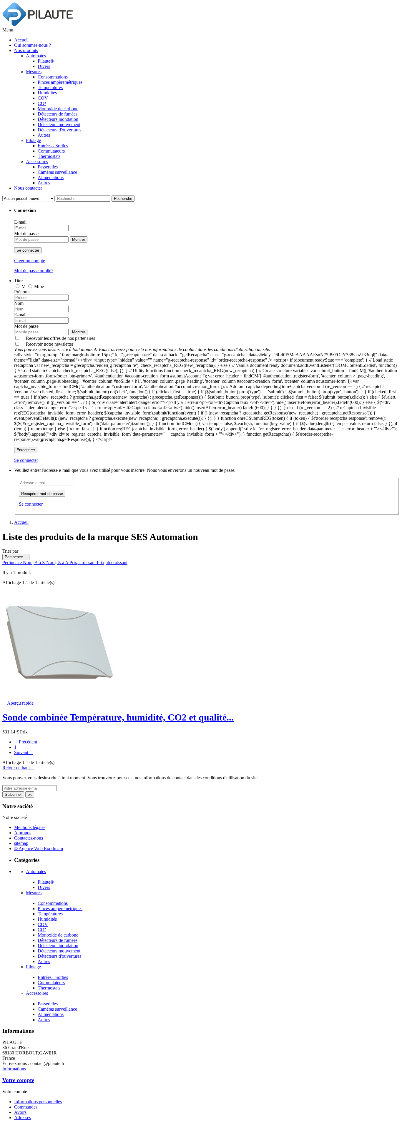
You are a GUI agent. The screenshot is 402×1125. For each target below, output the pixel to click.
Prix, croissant (83, 562)
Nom (19, 303)
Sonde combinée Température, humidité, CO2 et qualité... (118, 717)
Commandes (25, 1106)
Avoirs (20, 1112)
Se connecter (27, 250)
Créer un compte (29, 260)
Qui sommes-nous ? (32, 45)
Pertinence (16, 557)
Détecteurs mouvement (59, 124)
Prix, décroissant (112, 562)
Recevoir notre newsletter (142, 347)
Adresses (22, 1117)
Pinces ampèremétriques (60, 82)
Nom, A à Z (34, 562)
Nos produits (26, 50)
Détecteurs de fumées (57, 113)
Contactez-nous (28, 837)
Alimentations (51, 177)
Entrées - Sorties (53, 145)
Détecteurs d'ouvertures (59, 129)
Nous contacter (28, 187)
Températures (50, 87)
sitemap (21, 843)
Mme (39, 286)
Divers (44, 66)
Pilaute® (46, 60)
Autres (44, 135)
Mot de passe (26, 233)
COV (43, 98)
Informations (14, 1068)
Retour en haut (18, 767)
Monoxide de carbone (58, 108)
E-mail (20, 222)
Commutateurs (51, 150)
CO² (42, 103)
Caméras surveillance (57, 172)
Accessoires (37, 161)
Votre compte (18, 1080)
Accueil (21, 39)
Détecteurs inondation (58, 119)
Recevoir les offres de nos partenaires (60, 338)
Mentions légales (29, 827)
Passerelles (48, 166)
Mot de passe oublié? (33, 270)
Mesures (33, 71)
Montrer (78, 239)
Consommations (53, 76)
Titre (18, 280)
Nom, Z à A (57, 562)
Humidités (47, 92)
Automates (36, 55)
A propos (22, 832)
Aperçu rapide (18, 703)
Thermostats (49, 156)
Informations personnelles (38, 1101)
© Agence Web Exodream (38, 848)
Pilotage (33, 140)
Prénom (21, 291)
